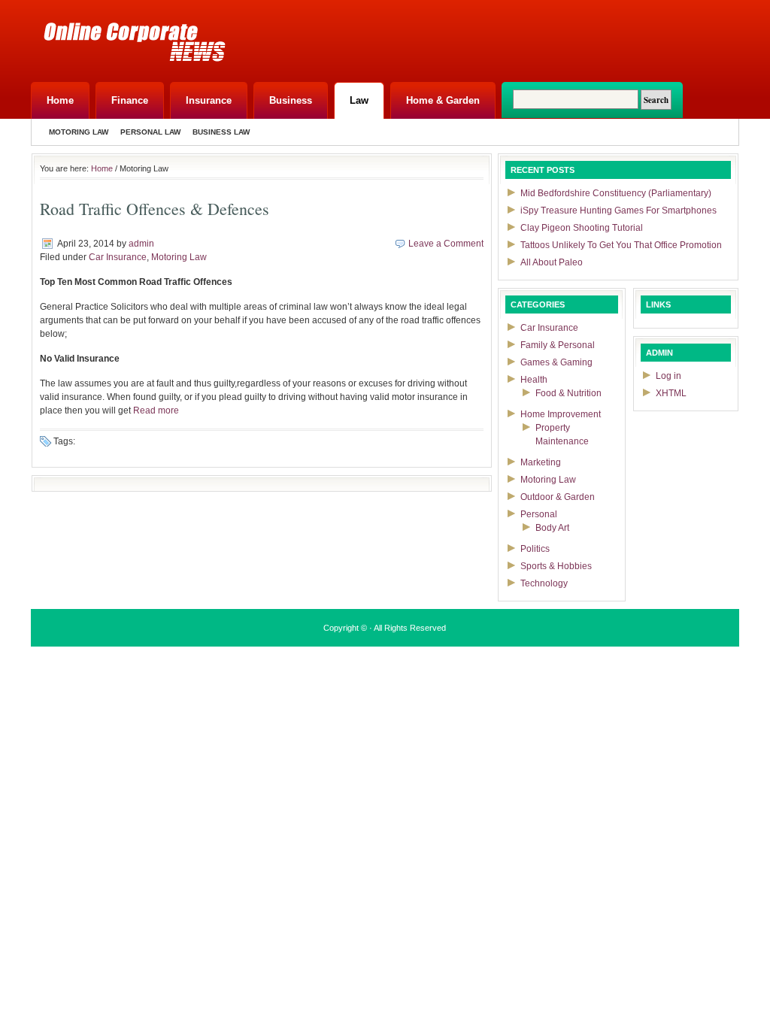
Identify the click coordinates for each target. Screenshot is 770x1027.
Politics (535, 549)
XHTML (671, 393)
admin (141, 243)
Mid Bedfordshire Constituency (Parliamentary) (615, 193)
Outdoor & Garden (557, 497)
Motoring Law (78, 132)
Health (533, 379)
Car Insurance (118, 257)
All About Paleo (551, 262)
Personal (538, 514)
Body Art (552, 528)
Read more (156, 410)
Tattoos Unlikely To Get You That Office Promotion (621, 245)
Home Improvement (560, 414)
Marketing (540, 462)
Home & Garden (443, 100)
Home (60, 100)
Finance (129, 100)
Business (290, 100)
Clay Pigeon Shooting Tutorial (581, 228)
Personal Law (150, 132)
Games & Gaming (556, 362)
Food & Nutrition (568, 393)
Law (359, 100)
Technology (544, 583)
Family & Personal (557, 345)
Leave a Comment (446, 243)
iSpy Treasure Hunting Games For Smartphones (618, 210)
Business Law (221, 132)
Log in (668, 376)
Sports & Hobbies (556, 566)
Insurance (209, 100)
